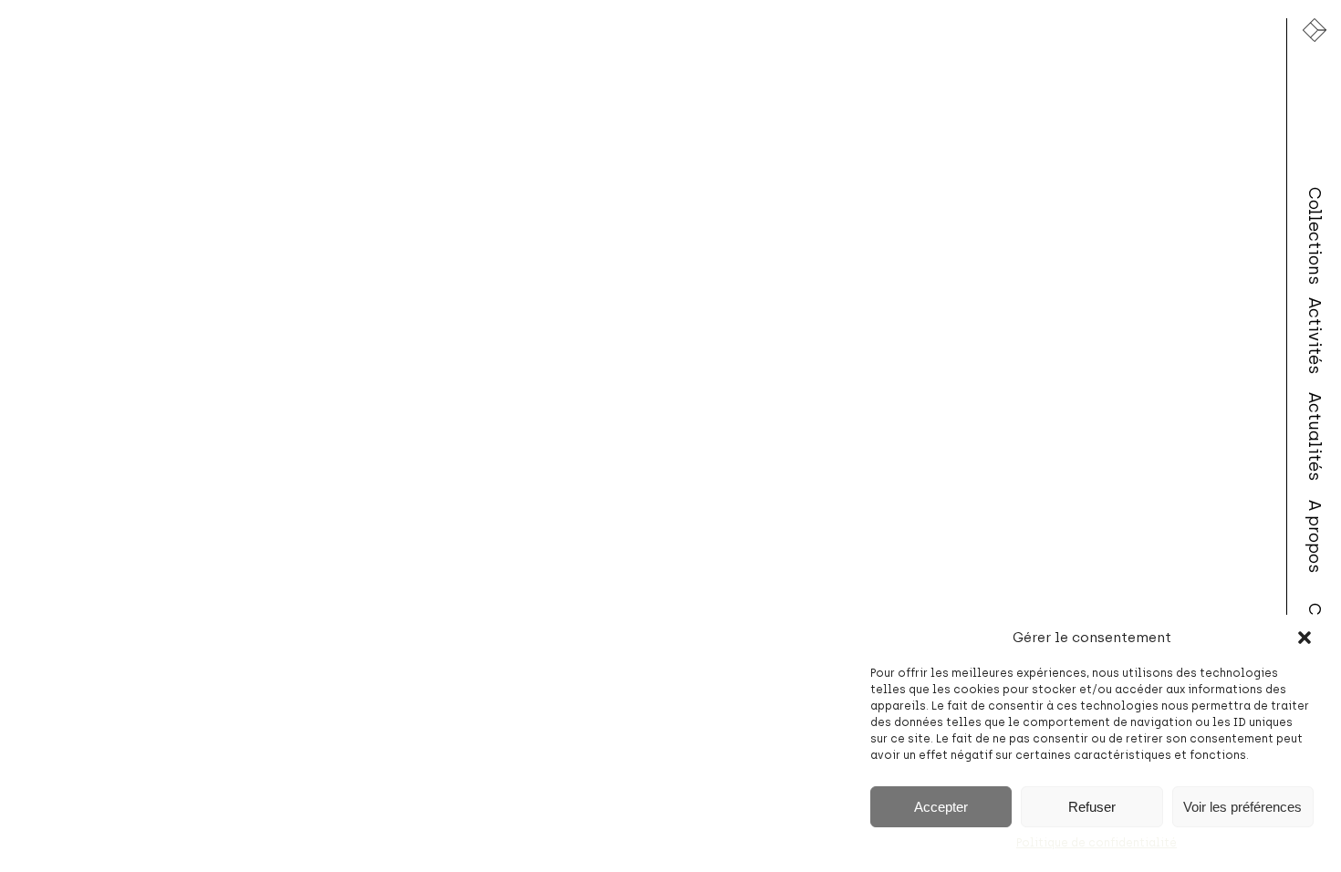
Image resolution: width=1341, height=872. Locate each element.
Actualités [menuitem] (1315, 436)
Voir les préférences (1242, 807)
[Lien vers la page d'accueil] (1314, 30)
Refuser (1092, 807)
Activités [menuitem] (1315, 335)
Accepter (941, 807)
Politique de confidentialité (1096, 842)
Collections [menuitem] (1315, 236)
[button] (1304, 637)
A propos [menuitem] (1315, 536)
